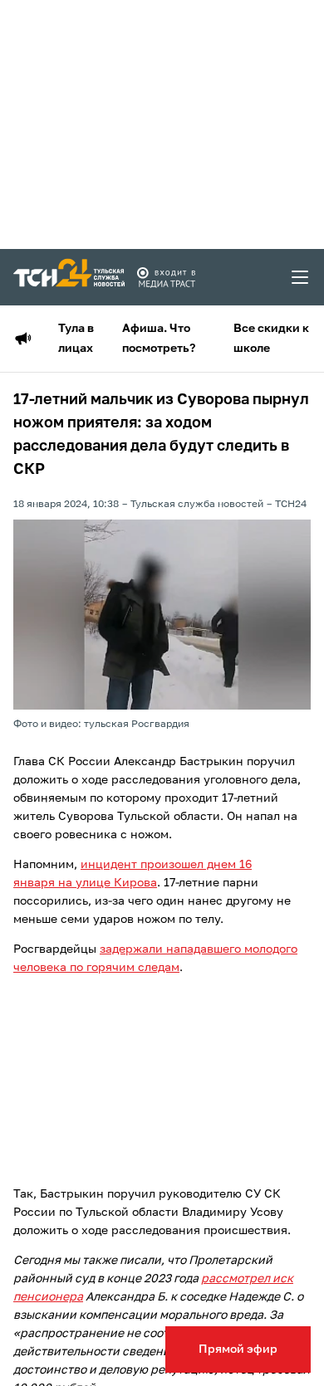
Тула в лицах (76, 338)
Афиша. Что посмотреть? (158, 338)
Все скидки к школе (271, 338)
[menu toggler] (301, 277)
